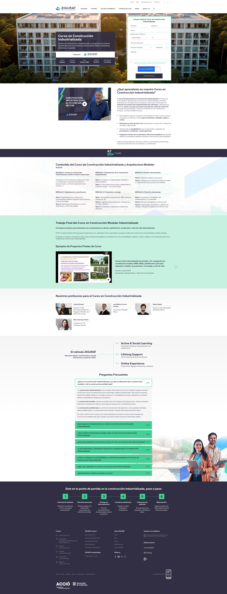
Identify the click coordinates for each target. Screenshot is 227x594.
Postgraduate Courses (91, 556)
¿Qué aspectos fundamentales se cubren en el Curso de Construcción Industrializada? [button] (105, 425)
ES (164, 2)
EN (167, 2)
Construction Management (92, 538)
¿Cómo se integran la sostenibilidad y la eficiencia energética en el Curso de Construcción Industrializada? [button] (108, 458)
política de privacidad (140, 63)
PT (170, 2)
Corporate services (146, 2)
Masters (84, 9)
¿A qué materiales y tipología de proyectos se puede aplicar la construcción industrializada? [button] (108, 449)
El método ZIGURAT (83, 352)
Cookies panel (81, 574)
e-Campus (157, 2)
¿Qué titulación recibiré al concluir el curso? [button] (94, 473)
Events (116, 541)
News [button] (137, 9)
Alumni (132, 2)
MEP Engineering (90, 544)
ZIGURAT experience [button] (108, 9)
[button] (154, 9)
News (115, 535)
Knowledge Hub (125, 9)
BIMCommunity (118, 544)
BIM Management (90, 535)
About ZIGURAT (118, 547)
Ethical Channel (90, 574)
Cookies (68, 574)
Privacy (62, 574)
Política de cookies (152, 63)
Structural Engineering (91, 541)
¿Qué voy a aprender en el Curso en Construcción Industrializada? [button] (103, 466)
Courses (94, 9)
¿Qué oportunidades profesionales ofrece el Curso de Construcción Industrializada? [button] (111, 442)
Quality (74, 574)
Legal (57, 574)
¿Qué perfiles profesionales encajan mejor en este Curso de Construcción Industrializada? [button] (107, 434)
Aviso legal (161, 63)
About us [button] (146, 9)
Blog (137, 2)
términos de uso (161, 62)
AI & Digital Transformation (92, 547)
